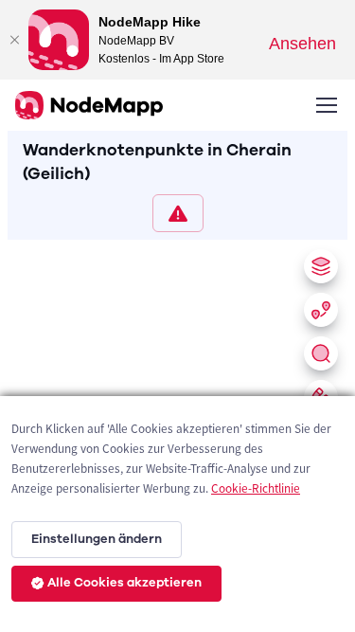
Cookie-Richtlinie (255, 488)
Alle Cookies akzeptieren (124, 582)
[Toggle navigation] (325, 105)
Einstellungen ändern (96, 539)
